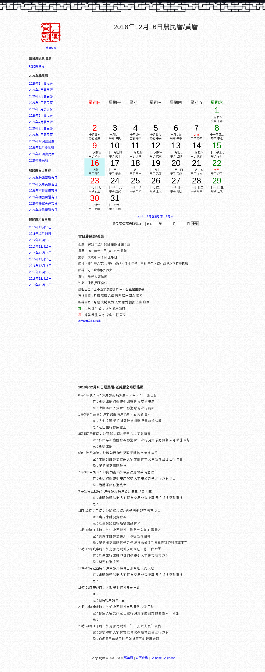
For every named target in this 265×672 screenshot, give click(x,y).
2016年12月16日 (40, 265)
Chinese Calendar (163, 658)
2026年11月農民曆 (41, 147)
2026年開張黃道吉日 (43, 197)
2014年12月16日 (40, 253)
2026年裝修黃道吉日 (43, 210)
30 (94, 198)
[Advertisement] (45, 485)
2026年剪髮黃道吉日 (43, 190)
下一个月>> (166, 216)
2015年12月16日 (40, 259)
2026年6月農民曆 (41, 115)
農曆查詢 (51, 48)
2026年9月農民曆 (41, 135)
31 (114, 198)
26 (155, 180)
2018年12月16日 (40, 278)
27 (176, 180)
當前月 (155, 216)
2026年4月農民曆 (41, 102)
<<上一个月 (144, 216)
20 (176, 163)
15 (216, 145)
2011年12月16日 (40, 233)
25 (135, 180)
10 (114, 145)
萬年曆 (128, 658)
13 (176, 145)
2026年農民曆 (38, 160)
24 (114, 180)
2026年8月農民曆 (41, 128)
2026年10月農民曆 (41, 141)
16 (94, 163)
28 (196, 180)
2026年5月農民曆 (41, 109)
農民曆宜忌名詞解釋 (89, 321)
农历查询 (142, 658)
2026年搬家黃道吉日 (43, 203)
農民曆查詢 (37, 66)
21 (196, 163)
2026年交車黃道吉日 (43, 184)
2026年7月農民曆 (41, 122)
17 (114, 163)
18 (135, 163)
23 (94, 180)
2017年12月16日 (40, 272)
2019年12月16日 (40, 285)
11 (135, 145)
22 (216, 163)
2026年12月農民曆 (41, 154)
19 (155, 163)
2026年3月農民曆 (41, 96)
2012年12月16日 (40, 240)
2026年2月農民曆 (41, 90)
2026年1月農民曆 (41, 83)
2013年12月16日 (40, 246)
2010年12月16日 (40, 227)
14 (196, 145)
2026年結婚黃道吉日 (43, 178)
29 (216, 180)
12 (155, 145)
